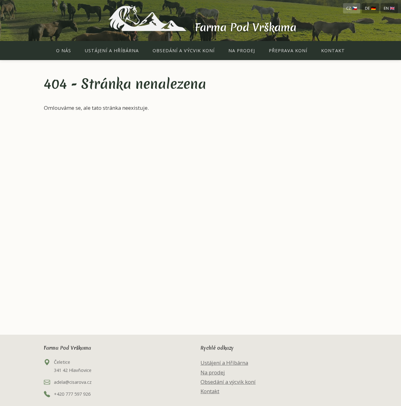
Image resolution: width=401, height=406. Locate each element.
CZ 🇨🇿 (351, 8)
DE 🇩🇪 (370, 8)
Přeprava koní (288, 50)
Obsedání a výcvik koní (184, 50)
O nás (63, 50)
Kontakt (333, 50)
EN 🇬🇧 (389, 8)
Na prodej (241, 50)
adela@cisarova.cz (72, 382)
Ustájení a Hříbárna (112, 50)
